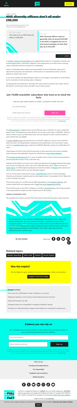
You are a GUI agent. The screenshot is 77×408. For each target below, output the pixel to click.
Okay (38, 405)
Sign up (55, 113)
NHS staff (28, 255)
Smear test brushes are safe (17, 301)
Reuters (55, 168)
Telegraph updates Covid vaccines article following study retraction (31, 297)
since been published (54, 153)
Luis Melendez (49, 398)
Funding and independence (38, 365)
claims (64, 56)
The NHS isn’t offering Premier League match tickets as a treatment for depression (36, 308)
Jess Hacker (23, 239)
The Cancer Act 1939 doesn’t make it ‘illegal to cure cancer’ (28, 293)
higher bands (10, 168)
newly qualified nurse (15, 141)
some (68, 163)
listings (53, 163)
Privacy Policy (62, 121)
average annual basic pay (18, 157)
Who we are (38, 362)
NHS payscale (14, 130)
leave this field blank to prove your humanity (8, 321)
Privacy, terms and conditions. (62, 395)
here (24, 224)
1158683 (42, 391)
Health (38, 255)
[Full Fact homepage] (37, 4)
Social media (48, 255)
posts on (18, 61)
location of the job (57, 182)
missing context (14, 226)
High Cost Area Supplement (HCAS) (48, 184)
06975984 (67, 391)
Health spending (14, 255)
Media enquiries (38, 377)
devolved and (49, 188)
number (10, 61)
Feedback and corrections (38, 373)
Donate (69, 4)
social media (25, 61)
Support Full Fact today (38, 276)
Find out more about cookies (63, 402)
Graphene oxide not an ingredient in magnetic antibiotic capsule (30, 304)
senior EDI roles (41, 174)
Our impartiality (38, 369)
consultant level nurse (20, 145)
